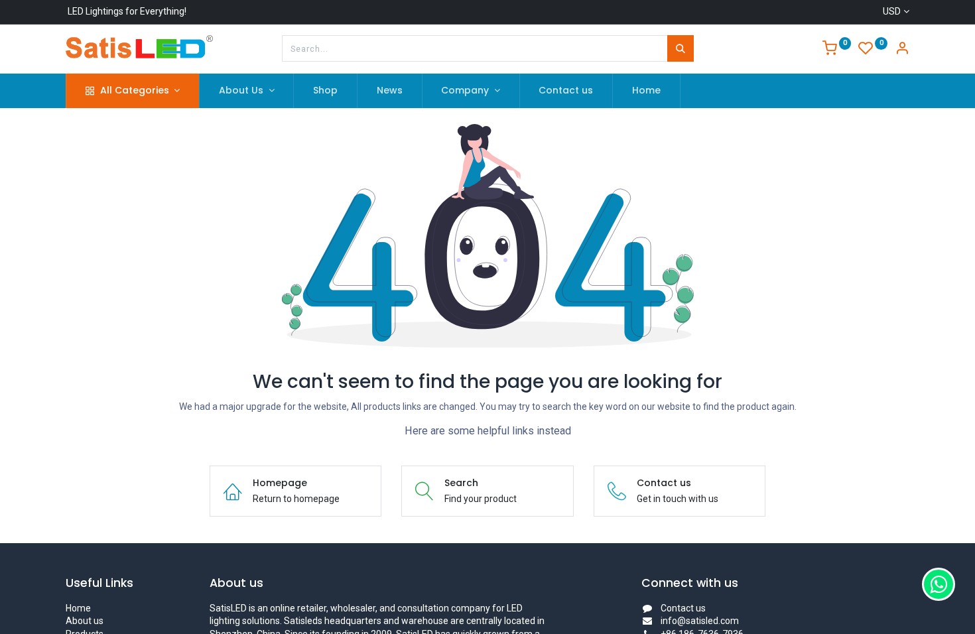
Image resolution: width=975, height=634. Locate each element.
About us (84, 620)
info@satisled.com (700, 620)
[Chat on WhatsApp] (938, 584)
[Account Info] (902, 49)
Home (78, 608)
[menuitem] (325, 91)
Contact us (683, 608)
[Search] (680, 48)
